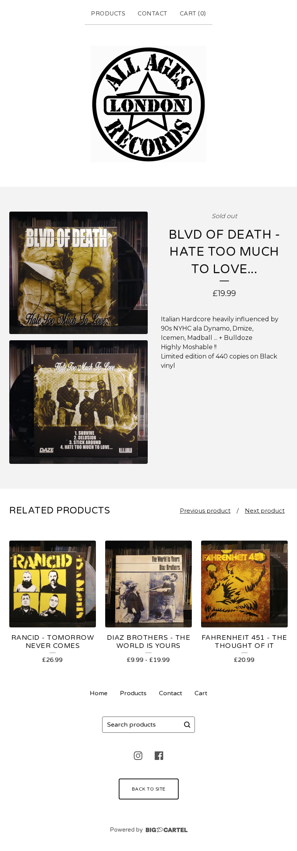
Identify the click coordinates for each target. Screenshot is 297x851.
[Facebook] (158, 755)
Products (108, 13)
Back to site (149, 789)
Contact (152, 13)
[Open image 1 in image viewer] (78, 273)
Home (99, 693)
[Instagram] (138, 755)
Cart (201, 693)
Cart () (193, 13)
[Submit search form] (187, 724)
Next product (265, 510)
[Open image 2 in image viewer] (78, 402)
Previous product (205, 510)
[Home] (148, 104)
